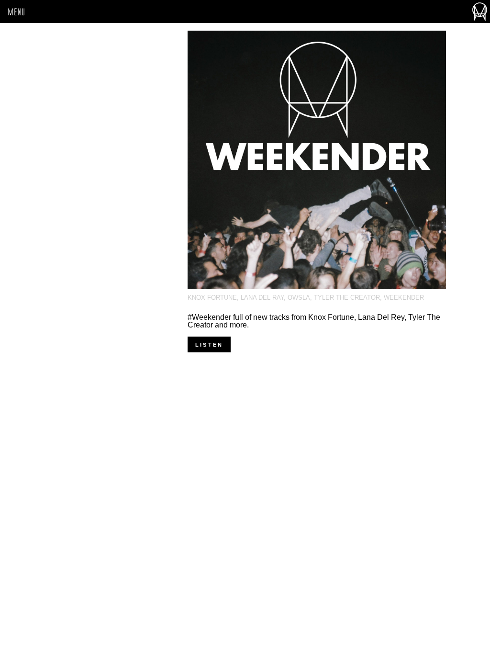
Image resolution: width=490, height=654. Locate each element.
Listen (209, 345)
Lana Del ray (262, 297)
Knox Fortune (212, 297)
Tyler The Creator (347, 297)
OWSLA (299, 297)
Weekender (404, 297)
